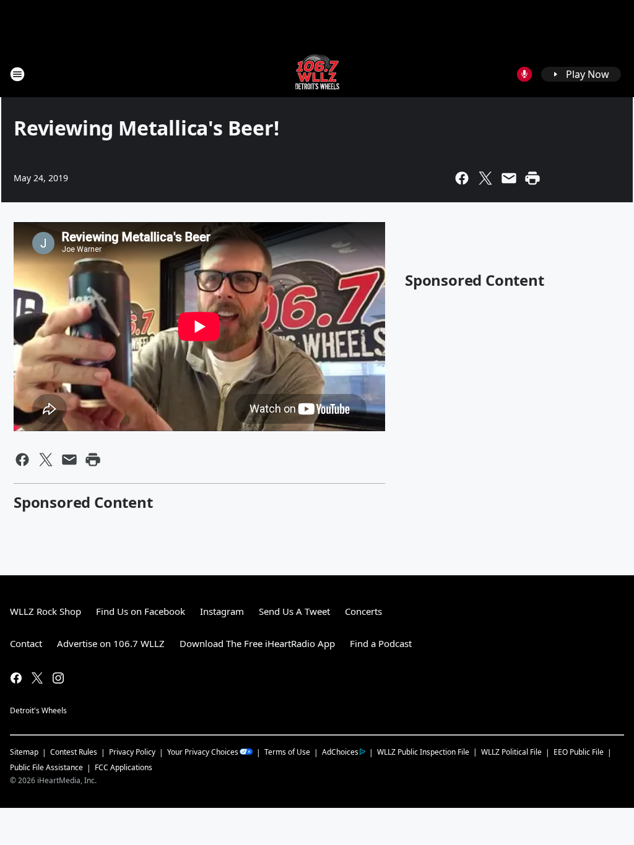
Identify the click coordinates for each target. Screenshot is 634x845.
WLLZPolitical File (511, 752)
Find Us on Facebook (140, 611)
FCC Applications (123, 767)
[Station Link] (317, 74)
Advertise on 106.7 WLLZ (111, 643)
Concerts (363, 611)
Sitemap (24, 752)
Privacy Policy (132, 752)
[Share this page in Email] (509, 178)
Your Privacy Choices (202, 752)
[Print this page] (532, 178)
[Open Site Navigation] (17, 74)
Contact (26, 643)
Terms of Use (287, 752)
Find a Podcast (381, 643)
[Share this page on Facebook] (462, 178)
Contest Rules (73, 752)
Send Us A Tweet (294, 611)
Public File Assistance (46, 767)
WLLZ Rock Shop (45, 611)
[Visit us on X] (37, 678)
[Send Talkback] (524, 74)
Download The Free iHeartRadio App (257, 643)
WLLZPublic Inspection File (423, 752)
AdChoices (340, 752)
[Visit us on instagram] (58, 678)
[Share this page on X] (485, 178)
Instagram (222, 611)
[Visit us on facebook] (16, 678)
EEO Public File (579, 752)
